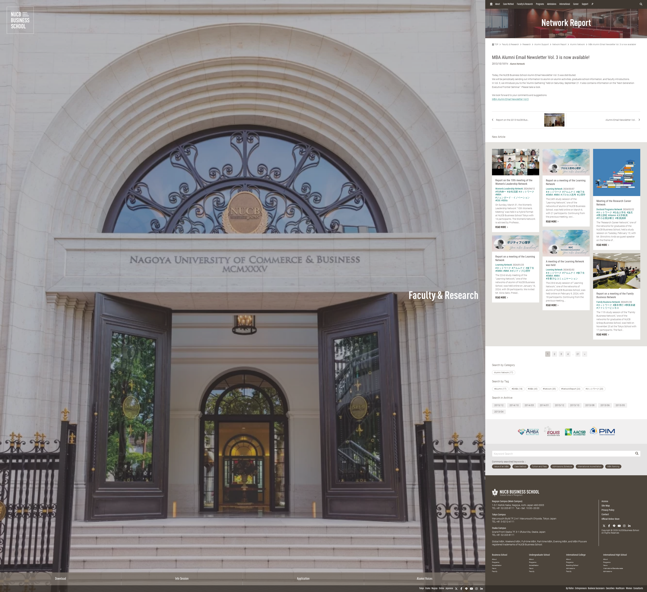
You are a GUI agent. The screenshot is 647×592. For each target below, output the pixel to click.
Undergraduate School (539, 554)
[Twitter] (456, 588)
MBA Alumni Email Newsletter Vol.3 (510, 99)
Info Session (182, 579)
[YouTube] (471, 588)
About (497, 4)
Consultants (638, 588)
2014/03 (529, 405)
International (564, 4)
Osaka (427, 588)
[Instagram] (476, 588)
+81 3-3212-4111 (505, 521)
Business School (499, 554)
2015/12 (498, 405)
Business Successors (596, 588)
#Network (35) (549, 389)
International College (576, 554)
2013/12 (559, 405)
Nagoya (435, 588)
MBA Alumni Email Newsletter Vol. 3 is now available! (612, 44)
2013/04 (498, 411)
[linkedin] (481, 588)
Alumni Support (541, 44)
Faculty (494, 571)
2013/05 (620, 405)
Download (60, 579)
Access (605, 501)
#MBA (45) (532, 389)
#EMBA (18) (517, 389)
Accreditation (497, 565)
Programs (540, 4)
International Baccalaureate (613, 568)
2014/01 (544, 405)
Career (576, 4)
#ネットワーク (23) (594, 389)
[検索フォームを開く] (641, 4)
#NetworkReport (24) (570, 389)
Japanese (449, 588)
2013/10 (574, 405)
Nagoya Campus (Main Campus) (507, 501)
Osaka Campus (499, 528)
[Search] (636, 454)
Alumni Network (577, 44)
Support (585, 4)
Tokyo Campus (499, 514)
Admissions (551, 4)
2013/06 (605, 405)
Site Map (606, 505)
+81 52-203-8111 (505, 508)
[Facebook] (461, 588)
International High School (615, 554)
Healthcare (620, 588)
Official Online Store (611, 519)
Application (303, 579)
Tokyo (421, 588)
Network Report (559, 44)
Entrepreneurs (581, 588)
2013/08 (589, 405)
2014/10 (514, 405)
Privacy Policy (608, 510)
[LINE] (466, 588)
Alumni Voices (424, 579)
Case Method (508, 4)
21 (578, 354)
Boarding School (572, 565)
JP (592, 4)
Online (441, 588)
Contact (605, 514)
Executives (610, 588)
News (494, 568)
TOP (496, 44)
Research (526, 44)
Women (629, 588)
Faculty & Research (525, 4)
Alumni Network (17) (503, 372)
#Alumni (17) (500, 389)
